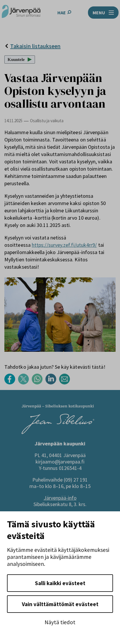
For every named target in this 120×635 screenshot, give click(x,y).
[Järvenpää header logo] (21, 12)
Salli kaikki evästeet (60, 583)
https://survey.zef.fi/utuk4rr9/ (64, 245)
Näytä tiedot (60, 622)
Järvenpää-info (60, 497)
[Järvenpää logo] (58, 432)
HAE (61, 12)
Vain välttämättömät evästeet (60, 604)
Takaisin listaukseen (35, 46)
